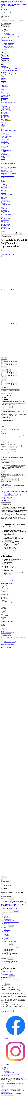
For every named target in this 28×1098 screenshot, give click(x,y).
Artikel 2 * (3, 433)
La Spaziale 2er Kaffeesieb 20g (8, 739)
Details (2, 656)
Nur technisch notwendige (7, 1095)
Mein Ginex (7, 930)
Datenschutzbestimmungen (17, 465)
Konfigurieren (17, 1093)
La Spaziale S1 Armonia (7, 835)
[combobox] (8, 234)
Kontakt (6, 931)
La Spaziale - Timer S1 (6, 699)
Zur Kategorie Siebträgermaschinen (9, 74)
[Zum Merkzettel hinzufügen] (3, 652)
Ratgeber (6, 938)
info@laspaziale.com (6, 630)
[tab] (15, 493)
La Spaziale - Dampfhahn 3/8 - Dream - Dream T (13, 662)
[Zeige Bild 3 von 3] (4, 360)
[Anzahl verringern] (3, 407)
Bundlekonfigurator (5, 417)
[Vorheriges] (2, 358)
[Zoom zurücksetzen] (5, 370)
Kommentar (4, 456)
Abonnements (4, 70)
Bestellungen (23, 68)
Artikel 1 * (3, 430)
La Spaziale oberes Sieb (6, 826)
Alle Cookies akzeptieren (6, 1093)
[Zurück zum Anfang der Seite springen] (2, 1087)
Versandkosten (4, 1079)
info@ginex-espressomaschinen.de (13, 904)
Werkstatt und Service (9, 937)
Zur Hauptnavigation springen (13, 2)
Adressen (17, 68)
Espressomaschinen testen (10, 932)
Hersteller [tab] (6, 499)
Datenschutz (7, 31)
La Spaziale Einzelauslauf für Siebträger (10, 816)
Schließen (3, 477)
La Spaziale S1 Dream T (7, 852)
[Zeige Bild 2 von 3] (2, 360)
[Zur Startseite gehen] (6, 40)
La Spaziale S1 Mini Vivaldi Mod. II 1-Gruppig (12, 863)
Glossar (5, 940)
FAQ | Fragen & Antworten (10, 941)
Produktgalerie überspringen (7, 644)
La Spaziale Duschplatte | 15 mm (9, 805)
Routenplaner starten (8, 974)
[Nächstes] (5, 358)
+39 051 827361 (5, 627)
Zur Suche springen (19, 1)
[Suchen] (16, 233)
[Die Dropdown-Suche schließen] (20, 233)
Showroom (6, 934)
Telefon (3, 449)
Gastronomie (7, 935)
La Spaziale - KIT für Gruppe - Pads (10, 689)
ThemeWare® (19, 1085)
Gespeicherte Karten (13, 70)
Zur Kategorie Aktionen (6, 214)
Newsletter (6, 37)
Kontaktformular (13, 908)
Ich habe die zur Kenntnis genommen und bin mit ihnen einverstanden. (13, 467)
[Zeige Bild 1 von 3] (1, 360)
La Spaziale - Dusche (6, 680)
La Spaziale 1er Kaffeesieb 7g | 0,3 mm (10, 708)
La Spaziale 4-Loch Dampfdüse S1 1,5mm (11, 768)
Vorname (3, 444)
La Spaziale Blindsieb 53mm (8, 777)
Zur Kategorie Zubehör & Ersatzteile (10, 163)
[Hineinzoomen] (9, 370)
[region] (14, 320)
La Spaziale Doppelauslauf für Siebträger (11, 796)
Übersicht (3, 68)
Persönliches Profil (10, 68)
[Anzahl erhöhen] (11, 407)
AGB (5, 29)
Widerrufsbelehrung (8, 33)
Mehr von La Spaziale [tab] (9, 642)
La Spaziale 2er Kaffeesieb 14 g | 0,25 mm (11, 728)
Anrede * (3, 443)
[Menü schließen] (1, 75)
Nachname (4, 446)
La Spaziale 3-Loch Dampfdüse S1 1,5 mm (11, 749)
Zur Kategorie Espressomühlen (8, 102)
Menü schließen (7, 63)
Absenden (3, 471)
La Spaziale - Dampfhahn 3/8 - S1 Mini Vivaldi (12, 671)
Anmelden (3, 66)
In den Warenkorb (5, 410)
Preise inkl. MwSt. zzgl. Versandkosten (10, 390)
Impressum (6, 30)
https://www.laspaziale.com (7, 632)
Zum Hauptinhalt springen (7, 1)
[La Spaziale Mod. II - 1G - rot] (9, 256)
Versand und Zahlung (9, 34)
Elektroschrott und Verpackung (11, 36)
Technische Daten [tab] (8, 497)
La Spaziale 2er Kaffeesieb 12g (8, 719)
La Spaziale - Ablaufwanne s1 (8, 654)
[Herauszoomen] (2, 370)
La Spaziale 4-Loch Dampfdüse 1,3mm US (11, 758)
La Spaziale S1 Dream (6, 843)
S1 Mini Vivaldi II (14, 580)
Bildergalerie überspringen (7, 254)
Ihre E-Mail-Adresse (6, 447)
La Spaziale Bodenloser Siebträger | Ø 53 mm (12, 786)
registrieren (6, 67)
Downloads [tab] (7, 500)
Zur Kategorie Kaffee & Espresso (9, 130)
